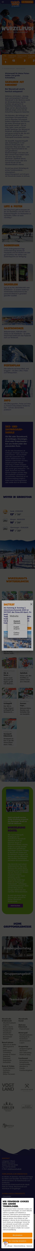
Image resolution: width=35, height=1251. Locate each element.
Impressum (29, 1246)
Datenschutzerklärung (19, 1246)
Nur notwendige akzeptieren (17, 1241)
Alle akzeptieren (17, 1235)
